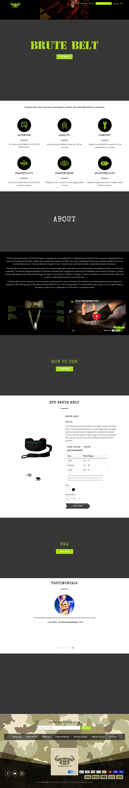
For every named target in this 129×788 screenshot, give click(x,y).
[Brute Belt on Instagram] (22, 773)
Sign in (116, 4)
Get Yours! (64, 57)
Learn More (64, 369)
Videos (91, 3)
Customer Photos (103, 3)
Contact (113, 737)
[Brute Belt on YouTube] (15, 773)
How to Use (79, 3)
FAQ (86, 3)
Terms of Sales (62, 737)
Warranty (46, 737)
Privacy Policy (80, 737)
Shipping (17, 737)
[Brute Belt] (15, 5)
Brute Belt (72, 416)
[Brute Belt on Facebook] (8, 773)
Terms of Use (32, 737)
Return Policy (98, 737)
